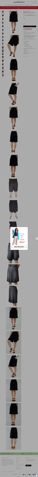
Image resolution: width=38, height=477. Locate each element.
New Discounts (19, 246)
